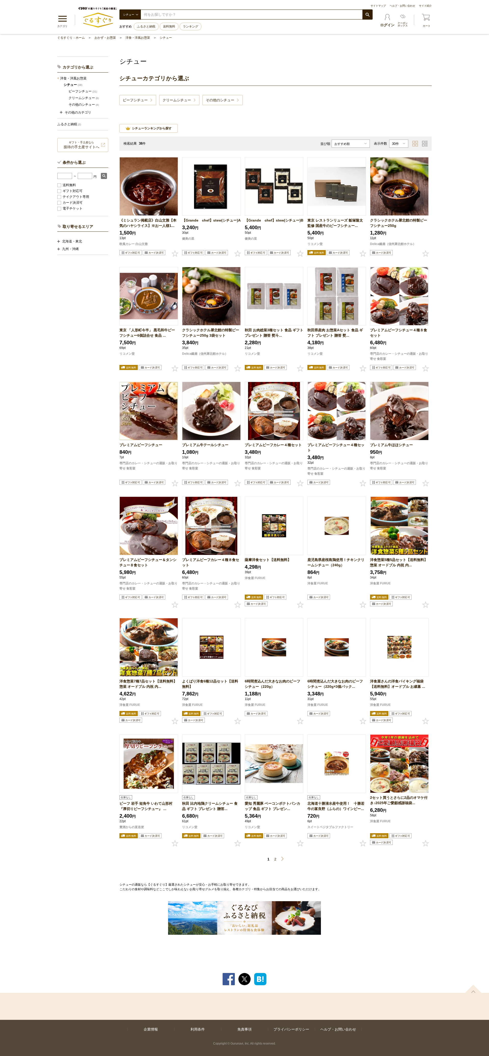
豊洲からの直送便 (131, 827)
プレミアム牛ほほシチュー (391, 445)
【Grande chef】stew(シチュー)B (274, 220)
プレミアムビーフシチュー (140, 445)
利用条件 (198, 1029)
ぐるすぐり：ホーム (71, 37)
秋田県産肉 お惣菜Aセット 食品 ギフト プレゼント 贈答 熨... (335, 332)
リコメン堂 (315, 244)
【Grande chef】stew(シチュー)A (211, 220)
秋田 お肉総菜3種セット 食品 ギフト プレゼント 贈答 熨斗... (274, 332)
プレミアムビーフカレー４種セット (273, 445)
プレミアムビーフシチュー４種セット (335, 447)
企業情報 (151, 1029)
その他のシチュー (84, 104)
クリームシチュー (84, 98)
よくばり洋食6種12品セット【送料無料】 (210, 684)
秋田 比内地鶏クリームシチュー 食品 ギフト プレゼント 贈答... (210, 806)
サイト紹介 (425, 5)
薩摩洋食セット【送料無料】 (268, 560)
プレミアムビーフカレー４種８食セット (210, 562)
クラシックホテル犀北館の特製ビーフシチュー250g (398, 223)
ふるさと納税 (146, 26)
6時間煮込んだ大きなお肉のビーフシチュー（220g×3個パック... (335, 684)
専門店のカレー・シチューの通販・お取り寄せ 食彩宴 (399, 356)
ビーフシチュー (83, 91)
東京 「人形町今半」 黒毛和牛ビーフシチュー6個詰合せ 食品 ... (147, 332)
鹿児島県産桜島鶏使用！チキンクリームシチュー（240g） (335, 562)
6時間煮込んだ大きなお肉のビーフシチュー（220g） (272, 684)
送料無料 (169, 26)
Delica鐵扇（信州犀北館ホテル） (393, 244)
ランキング (190, 26)
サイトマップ (378, 5)
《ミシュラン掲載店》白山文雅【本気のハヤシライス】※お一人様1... (147, 223)
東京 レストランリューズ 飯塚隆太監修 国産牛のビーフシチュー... (335, 223)
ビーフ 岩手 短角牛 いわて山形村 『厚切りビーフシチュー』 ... (145, 806)
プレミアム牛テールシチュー (205, 445)
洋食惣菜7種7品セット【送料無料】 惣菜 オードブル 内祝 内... (148, 684)
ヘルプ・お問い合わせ (402, 5)
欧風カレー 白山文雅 (133, 244)
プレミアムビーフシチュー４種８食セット (398, 332)
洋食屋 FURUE (255, 578)
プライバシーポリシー (291, 1029)
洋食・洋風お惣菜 (138, 37)
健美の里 (188, 238)
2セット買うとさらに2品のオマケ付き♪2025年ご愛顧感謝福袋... (399, 800)
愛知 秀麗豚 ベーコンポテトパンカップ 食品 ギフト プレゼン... (272, 806)
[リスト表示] (425, 143)
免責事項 (244, 1029)
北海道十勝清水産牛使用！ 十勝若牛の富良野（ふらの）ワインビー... (335, 806)
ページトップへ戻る (473, 989)
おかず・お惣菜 (105, 37)
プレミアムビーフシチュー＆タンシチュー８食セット (147, 562)
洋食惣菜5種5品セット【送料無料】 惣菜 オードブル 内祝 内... (399, 562)
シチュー (166, 37)
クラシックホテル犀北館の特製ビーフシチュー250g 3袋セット (210, 332)
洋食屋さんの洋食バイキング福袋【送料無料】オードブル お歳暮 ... (397, 684)
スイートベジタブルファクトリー (330, 827)
